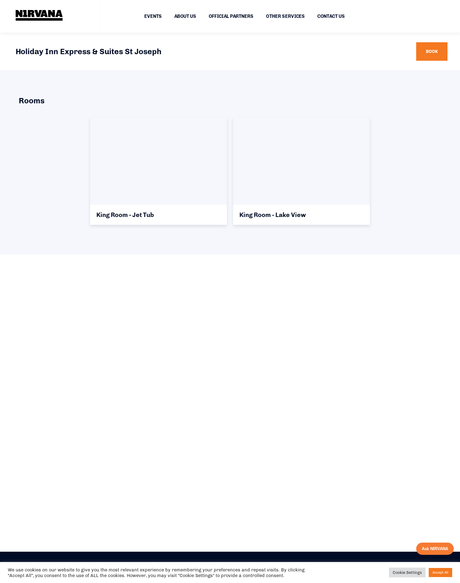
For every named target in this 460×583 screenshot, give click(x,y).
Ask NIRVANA (435, 548)
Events (153, 16)
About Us (185, 16)
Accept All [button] (440, 572)
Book (432, 51)
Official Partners (231, 16)
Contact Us (331, 16)
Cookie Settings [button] (407, 572)
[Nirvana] (39, 15)
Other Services (285, 16)
